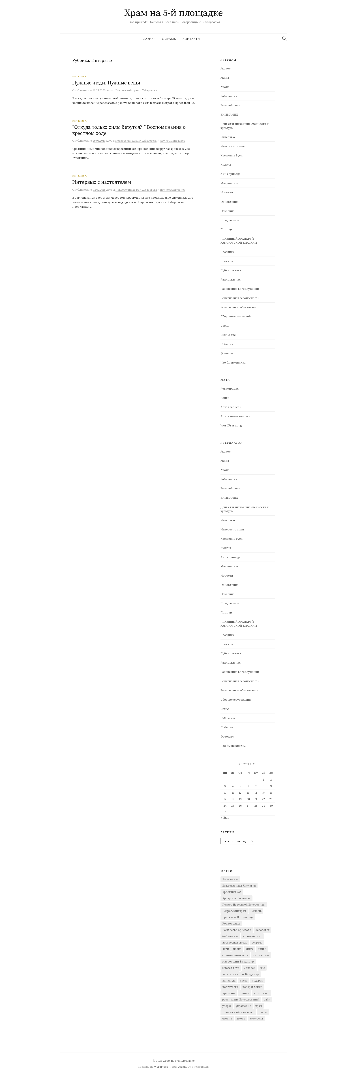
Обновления (229, 201)
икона (237, 949)
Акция (224, 77)
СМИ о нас (228, 335)
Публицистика (230, 270)
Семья (224, 325)
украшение (243, 1006)
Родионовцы (231, 923)
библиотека (230, 936)
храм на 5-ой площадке (238, 1012)
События (226, 344)
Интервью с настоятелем (101, 182)
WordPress (161, 1066)
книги (262, 949)
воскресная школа (234, 942)
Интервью (79, 76)
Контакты (191, 39)
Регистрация (229, 388)
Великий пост (230, 105)
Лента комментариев (235, 416)
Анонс (224, 87)
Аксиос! (225, 68)
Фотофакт (227, 353)
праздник (228, 993)
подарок (257, 980)
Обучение (227, 211)
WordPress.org (231, 425)
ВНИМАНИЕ (229, 114)
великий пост (252, 936)
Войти (224, 398)
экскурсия (256, 1018)
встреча (257, 942)
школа (240, 1018)
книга (250, 949)
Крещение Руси (231, 155)
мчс (262, 968)
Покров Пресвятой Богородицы (243, 904)
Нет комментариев (172, 140)
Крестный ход (231, 892)
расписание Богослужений (241, 999)
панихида (228, 980)
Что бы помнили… (233, 362)
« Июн (224, 817)
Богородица (230, 879)
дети (225, 949)
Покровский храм (234, 911)
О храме (169, 39)
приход (245, 993)
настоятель (230, 974)
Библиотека (228, 96)
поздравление (252, 987)
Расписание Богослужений (239, 288)
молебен (249, 968)
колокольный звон (235, 955)
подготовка (230, 987)
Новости (226, 192)
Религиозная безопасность (239, 298)
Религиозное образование (239, 307)
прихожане (261, 993)
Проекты (226, 261)
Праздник (227, 252)
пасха (243, 980)
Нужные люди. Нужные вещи (106, 83)
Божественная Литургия (239, 885)
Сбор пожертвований (235, 316)
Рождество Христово (236, 930)
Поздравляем (229, 220)
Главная (148, 39)
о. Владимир (250, 974)
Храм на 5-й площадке (173, 13)
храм (258, 1006)
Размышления (230, 279)
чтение (227, 1018)
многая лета (230, 968)
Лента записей (230, 407)
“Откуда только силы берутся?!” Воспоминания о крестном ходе (128, 130)
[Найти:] (284, 39)
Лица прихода (230, 174)
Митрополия (229, 183)
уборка (227, 1006)
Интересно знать (232, 146)
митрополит (260, 955)
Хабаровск (262, 930)
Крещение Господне (236, 898)
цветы (263, 1012)
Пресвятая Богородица (237, 917)
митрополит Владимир (238, 961)
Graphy (182, 1066)
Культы (225, 164)
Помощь (226, 229)
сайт (267, 999)
